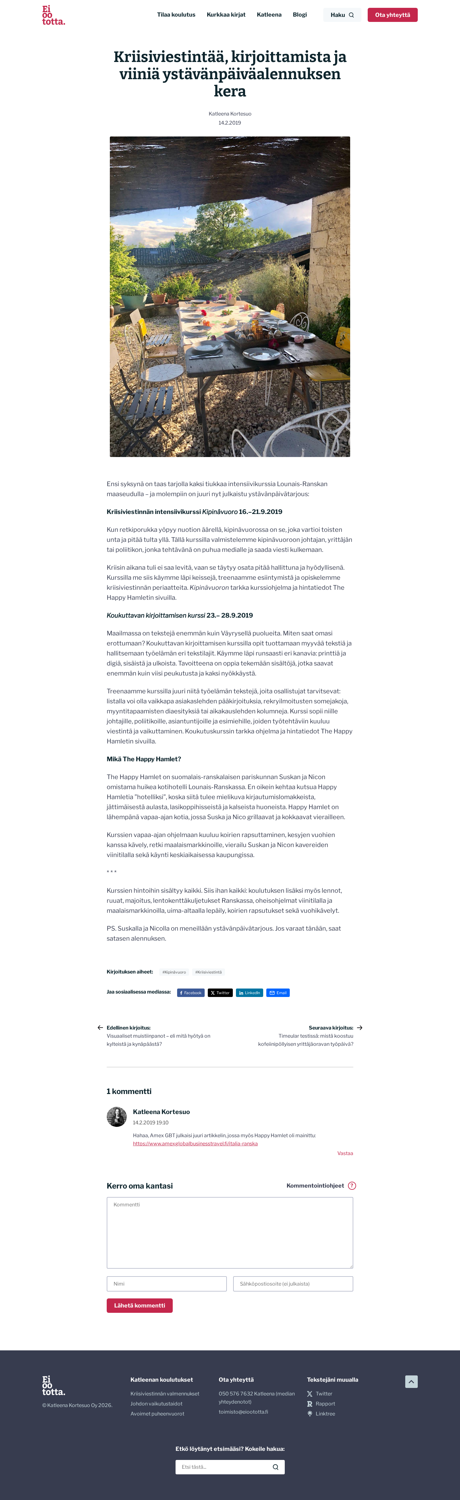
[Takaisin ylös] (411, 1381)
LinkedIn (252, 992)
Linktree (325, 1414)
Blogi (300, 14)
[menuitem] (176, 14)
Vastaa (345, 1153)
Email (282, 992)
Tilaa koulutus (176, 14)
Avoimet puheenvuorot (157, 1414)
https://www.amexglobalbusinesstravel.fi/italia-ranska (195, 1144)
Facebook (193, 992)
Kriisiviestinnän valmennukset (164, 1394)
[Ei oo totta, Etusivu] (53, 15)
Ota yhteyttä (392, 15)
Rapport (325, 1404)
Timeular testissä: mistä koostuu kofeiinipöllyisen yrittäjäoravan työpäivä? (305, 1036)
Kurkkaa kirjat (226, 14)
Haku (338, 15)
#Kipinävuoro (174, 972)
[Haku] (275, 1467)
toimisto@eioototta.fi (243, 1412)
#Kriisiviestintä (208, 972)
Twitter (223, 992)
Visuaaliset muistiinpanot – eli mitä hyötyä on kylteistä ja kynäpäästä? (158, 1036)
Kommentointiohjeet (320, 1186)
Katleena (269, 14)
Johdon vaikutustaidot (156, 1404)
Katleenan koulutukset (161, 1379)
